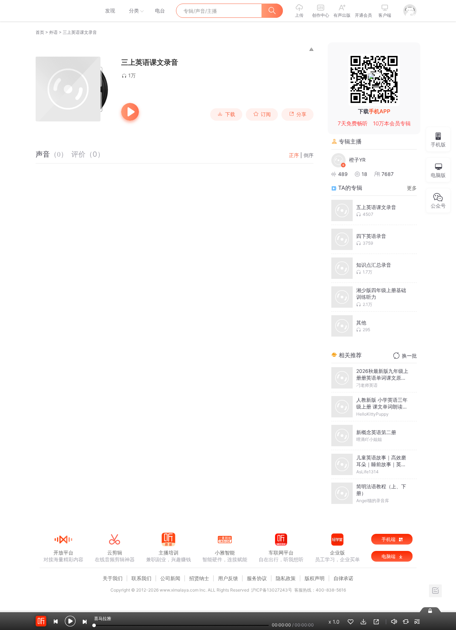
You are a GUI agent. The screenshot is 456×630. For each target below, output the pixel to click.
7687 (388, 174)
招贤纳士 (199, 578)
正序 (294, 155)
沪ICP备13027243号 (271, 590)
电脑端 (389, 556)
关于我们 (113, 578)
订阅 (266, 114)
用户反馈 (228, 578)
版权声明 (315, 578)
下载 (230, 114)
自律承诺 (343, 578)
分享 (301, 114)
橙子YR (357, 160)
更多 (412, 188)
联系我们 (141, 578)
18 (364, 174)
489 (343, 174)
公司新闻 (170, 578)
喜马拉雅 (63, 10)
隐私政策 (286, 578)
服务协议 (257, 578)
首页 (40, 32)
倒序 (309, 155)
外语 (53, 32)
